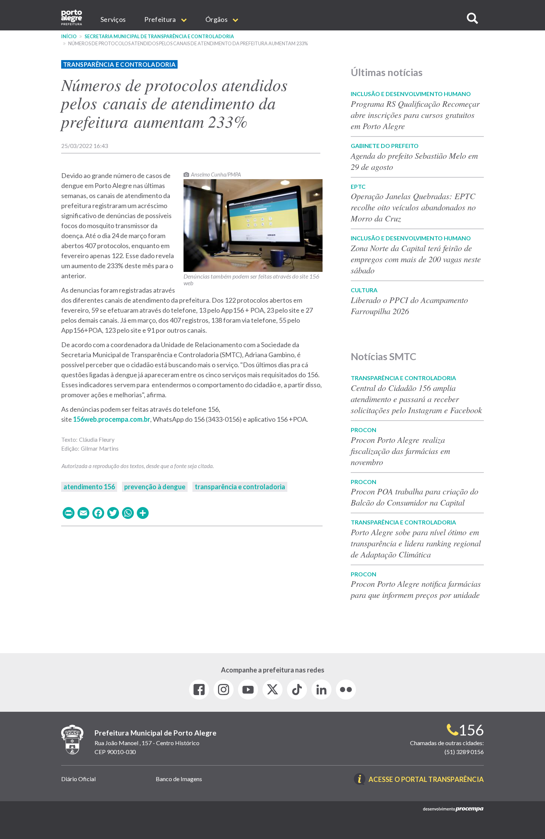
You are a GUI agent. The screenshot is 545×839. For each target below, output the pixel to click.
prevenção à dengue (154, 487)
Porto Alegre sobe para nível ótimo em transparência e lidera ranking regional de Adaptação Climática (416, 543)
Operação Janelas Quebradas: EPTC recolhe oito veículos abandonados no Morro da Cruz (413, 207)
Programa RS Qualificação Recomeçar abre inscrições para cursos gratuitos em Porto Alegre (415, 114)
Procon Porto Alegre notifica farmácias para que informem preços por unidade (417, 589)
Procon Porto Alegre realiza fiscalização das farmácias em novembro (400, 450)
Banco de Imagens (179, 778)
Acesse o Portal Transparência (426, 780)
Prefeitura (160, 19)
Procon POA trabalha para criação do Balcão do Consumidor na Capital (414, 497)
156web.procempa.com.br (111, 419)
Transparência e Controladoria (119, 64)
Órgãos (217, 19)
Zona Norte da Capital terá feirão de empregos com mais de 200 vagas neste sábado (416, 259)
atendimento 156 (89, 487)
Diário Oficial (78, 778)
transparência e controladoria (240, 487)
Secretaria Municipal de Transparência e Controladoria (159, 36)
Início (69, 36)
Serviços (113, 19)
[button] (472, 18)
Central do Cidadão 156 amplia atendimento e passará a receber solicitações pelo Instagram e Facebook (416, 398)
